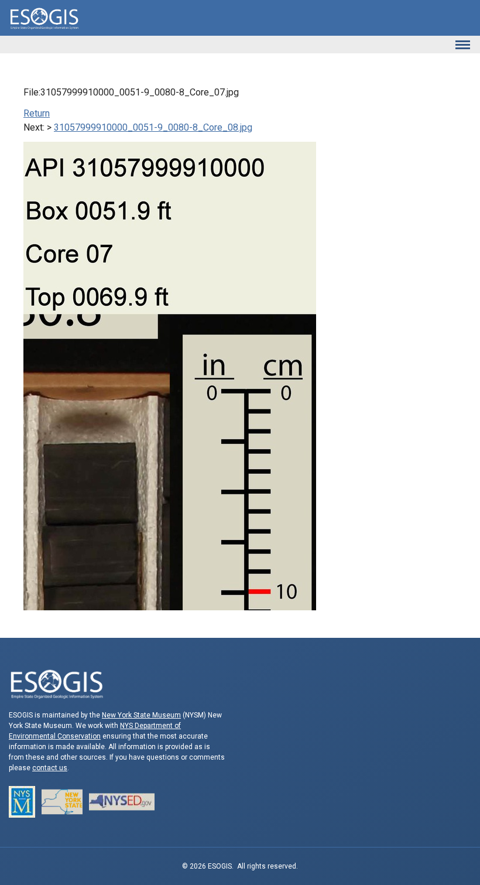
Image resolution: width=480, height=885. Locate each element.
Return (36, 113)
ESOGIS (44, 18)
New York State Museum (141, 715)
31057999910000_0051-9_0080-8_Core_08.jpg (153, 127)
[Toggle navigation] (462, 44)
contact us (49, 768)
